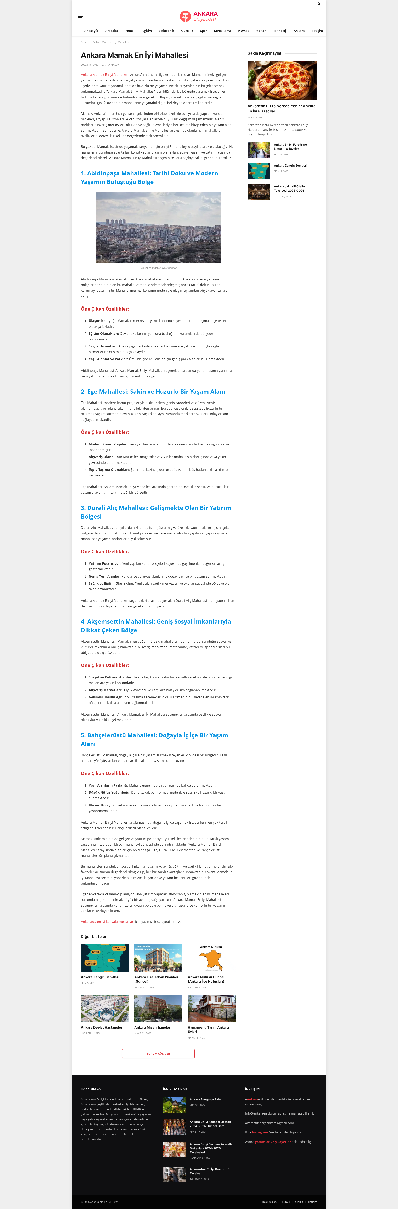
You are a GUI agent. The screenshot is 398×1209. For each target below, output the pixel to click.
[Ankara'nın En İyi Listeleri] (199, 16)
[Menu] (80, 16)
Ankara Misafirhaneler (152, 1027)
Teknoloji (280, 31)
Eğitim (147, 31)
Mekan (261, 31)
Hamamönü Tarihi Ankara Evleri (208, 1029)
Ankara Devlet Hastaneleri (102, 1027)
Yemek (130, 31)
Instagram (260, 1132)
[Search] (318, 3)
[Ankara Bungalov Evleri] (174, 1105)
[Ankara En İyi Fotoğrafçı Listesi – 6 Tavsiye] (259, 150)
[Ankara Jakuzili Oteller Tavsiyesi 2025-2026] (259, 192)
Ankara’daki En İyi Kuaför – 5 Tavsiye (209, 1171)
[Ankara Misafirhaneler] (158, 1008)
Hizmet (243, 31)
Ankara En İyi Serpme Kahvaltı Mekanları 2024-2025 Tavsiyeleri (211, 1148)
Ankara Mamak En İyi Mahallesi (105, 74)
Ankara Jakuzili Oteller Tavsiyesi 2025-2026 (290, 188)
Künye (286, 1202)
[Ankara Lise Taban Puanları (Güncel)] (158, 958)
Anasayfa (91, 31)
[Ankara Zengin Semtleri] (105, 958)
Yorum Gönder (158, 1053)
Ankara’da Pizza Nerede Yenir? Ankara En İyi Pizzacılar (281, 108)
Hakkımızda (269, 1202)
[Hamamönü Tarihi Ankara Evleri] (212, 1008)
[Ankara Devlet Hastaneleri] (105, 1008)
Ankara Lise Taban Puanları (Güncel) (156, 979)
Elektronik (166, 31)
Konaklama (222, 31)
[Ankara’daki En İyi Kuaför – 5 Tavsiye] (174, 1174)
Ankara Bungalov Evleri (206, 1099)
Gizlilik (299, 1202)
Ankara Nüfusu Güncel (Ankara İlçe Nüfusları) (206, 979)
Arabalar (111, 31)
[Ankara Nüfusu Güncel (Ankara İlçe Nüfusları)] (212, 958)
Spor (203, 31)
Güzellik (187, 31)
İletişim (317, 31)
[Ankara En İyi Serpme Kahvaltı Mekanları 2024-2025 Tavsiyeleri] (174, 1149)
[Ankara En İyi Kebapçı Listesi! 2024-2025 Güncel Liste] (174, 1127)
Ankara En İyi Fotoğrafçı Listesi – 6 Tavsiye (291, 146)
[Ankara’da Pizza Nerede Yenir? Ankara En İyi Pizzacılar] (282, 80)
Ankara (299, 31)
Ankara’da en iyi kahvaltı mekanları (107, 921)
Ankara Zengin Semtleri (100, 977)
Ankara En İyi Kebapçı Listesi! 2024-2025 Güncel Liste (210, 1124)
